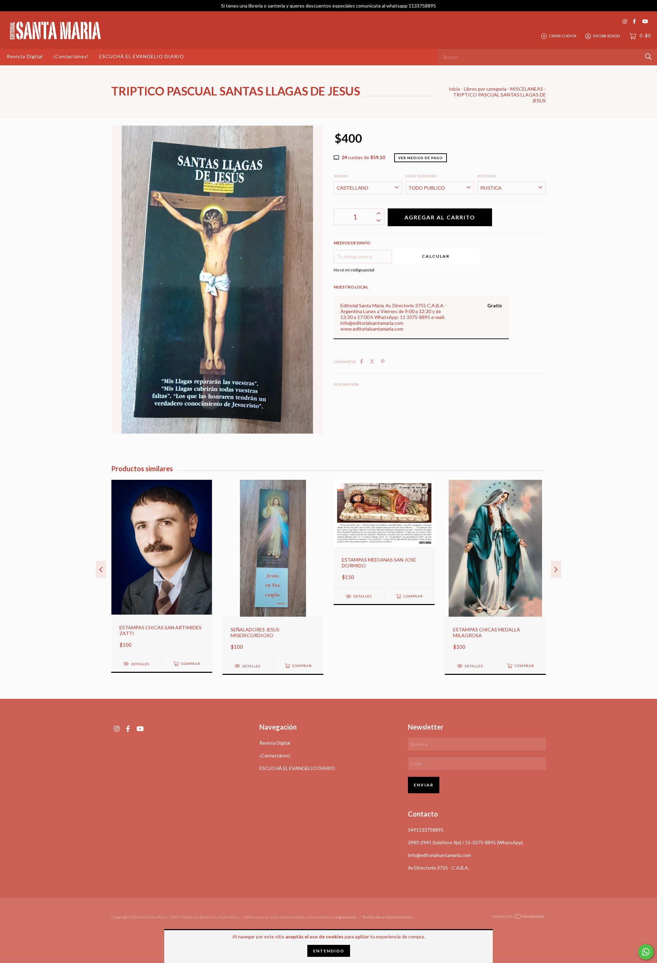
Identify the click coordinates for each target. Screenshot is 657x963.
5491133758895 (425, 830)
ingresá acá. (346, 917)
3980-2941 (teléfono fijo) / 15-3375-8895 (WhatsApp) (465, 842)
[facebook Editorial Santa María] (634, 21)
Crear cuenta (562, 36)
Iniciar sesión (606, 36)
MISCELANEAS (526, 89)
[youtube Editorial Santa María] (645, 21)
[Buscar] (648, 57)
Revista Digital (25, 56)
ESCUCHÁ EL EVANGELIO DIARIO (141, 56)
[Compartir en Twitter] (372, 361)
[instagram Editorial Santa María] (625, 21)
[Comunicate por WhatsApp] (646, 952)
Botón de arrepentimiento (388, 917)
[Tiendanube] (518, 918)
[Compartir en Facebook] (361, 361)
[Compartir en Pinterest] (382, 361)
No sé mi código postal (354, 269)
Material (487, 176)
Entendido (328, 950)
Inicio (454, 89)
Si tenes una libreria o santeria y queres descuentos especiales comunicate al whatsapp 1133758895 (328, 6)
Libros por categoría (485, 89)
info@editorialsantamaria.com (439, 855)
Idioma (341, 176)
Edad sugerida (421, 176)
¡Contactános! (71, 56)
